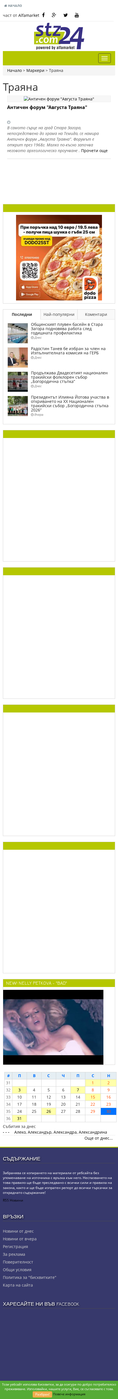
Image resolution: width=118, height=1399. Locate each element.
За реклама (14, 1254)
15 (93, 1097)
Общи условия (17, 1269)
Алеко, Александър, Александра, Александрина (60, 1132)
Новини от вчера (20, 1238)
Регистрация (15, 1246)
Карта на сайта (18, 1285)
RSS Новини (13, 1200)
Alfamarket (28, 15)
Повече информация (69, 1394)
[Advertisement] (59, 499)
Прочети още (94, 150)
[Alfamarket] (59, 257)
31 (19, 1118)
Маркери (35, 70)
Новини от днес (18, 1231)
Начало (14, 5)
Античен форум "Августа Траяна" (47, 107)
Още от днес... (98, 1138)
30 (108, 1111)
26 (48, 1111)
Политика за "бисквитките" (29, 1277)
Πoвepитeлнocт (18, 1262)
